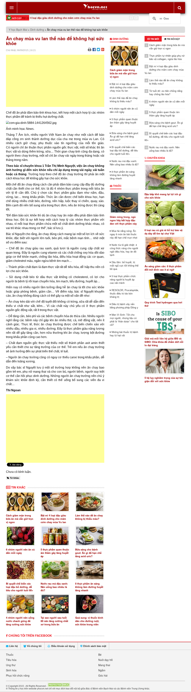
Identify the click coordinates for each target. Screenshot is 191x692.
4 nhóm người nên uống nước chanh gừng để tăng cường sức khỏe (20, 621)
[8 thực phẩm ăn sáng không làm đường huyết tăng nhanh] (89, 570)
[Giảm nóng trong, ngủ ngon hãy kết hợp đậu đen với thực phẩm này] (124, 202)
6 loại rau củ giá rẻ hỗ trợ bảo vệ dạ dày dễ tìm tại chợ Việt (163, 231)
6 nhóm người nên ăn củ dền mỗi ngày (20, 551)
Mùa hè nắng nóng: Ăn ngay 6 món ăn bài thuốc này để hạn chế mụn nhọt (123, 234)
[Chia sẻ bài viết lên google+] (102, 49)
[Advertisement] (55, 81)
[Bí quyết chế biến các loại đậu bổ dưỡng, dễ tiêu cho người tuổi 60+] (20, 570)
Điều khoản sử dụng (63, 646)
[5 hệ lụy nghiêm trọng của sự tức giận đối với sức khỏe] (165, 361)
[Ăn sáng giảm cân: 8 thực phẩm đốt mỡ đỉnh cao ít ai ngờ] (165, 249)
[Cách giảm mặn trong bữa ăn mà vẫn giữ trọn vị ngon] (20, 502)
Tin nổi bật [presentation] (173, 39)
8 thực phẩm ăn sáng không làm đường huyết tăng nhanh (89, 587)
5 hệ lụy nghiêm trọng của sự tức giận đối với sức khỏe (164, 379)
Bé (99, 654)
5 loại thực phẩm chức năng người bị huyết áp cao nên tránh (123, 279)
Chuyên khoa (155, 158)
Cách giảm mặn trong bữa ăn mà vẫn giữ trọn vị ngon (19, 519)
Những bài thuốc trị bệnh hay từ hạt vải (124, 333)
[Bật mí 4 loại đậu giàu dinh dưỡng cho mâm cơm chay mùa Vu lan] (55, 502)
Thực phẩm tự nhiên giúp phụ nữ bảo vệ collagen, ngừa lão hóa (166, 57)
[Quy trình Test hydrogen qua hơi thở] (165, 285)
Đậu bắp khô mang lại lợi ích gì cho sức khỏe (163, 196)
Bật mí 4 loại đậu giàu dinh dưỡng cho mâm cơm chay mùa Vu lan (61, 18)
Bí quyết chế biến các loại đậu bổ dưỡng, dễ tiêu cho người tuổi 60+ (19, 587)
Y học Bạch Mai (18, 29)
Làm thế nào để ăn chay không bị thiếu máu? (89, 517)
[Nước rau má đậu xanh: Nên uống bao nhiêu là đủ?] (55, 570)
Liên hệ (13, 646)
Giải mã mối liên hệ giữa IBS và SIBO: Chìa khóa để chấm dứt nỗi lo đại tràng (164, 342)
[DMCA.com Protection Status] (59, 685)
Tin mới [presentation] (154, 39)
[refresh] (179, 7)
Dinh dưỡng (37, 29)
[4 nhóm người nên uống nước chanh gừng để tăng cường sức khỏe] (20, 604)
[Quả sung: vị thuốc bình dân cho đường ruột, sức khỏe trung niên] (89, 604)
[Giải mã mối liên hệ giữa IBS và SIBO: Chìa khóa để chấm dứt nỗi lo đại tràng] (165, 321)
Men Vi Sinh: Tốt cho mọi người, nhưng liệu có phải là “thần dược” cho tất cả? (124, 319)
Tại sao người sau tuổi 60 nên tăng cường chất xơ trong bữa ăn (54, 621)
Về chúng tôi (34, 646)
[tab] (153, 39)
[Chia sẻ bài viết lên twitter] (98, 49)
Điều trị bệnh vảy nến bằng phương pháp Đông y (124, 305)
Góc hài (102, 675)
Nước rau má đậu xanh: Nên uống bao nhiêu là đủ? (54, 587)
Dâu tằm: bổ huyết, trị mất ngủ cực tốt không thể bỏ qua (124, 265)
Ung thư (10, 665)
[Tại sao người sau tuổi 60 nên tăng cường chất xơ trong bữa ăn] (55, 604)
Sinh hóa (11, 670)
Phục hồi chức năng (17, 675)
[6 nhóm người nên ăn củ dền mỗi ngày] (20, 536)
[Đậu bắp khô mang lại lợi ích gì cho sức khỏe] (165, 177)
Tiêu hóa (11, 660)
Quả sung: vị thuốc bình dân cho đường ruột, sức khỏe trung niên (89, 621)
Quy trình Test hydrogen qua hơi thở (163, 304)
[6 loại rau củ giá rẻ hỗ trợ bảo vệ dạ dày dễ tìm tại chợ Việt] (165, 213)
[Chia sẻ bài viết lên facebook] (94, 49)
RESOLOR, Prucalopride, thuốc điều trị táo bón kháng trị (124, 293)
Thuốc (116, 186)
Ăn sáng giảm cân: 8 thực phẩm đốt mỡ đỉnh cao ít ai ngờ (163, 268)
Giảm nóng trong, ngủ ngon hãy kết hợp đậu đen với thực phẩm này (123, 220)
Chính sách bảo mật (94, 646)
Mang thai (104, 665)
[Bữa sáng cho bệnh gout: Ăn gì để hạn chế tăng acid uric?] (89, 536)
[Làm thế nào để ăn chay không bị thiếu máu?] (89, 502)
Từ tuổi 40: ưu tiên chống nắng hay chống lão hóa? (165, 92)
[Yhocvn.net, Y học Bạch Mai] (95, 7)
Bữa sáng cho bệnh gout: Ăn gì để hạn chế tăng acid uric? (88, 553)
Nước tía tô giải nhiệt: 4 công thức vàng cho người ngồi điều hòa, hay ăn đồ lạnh (124, 250)
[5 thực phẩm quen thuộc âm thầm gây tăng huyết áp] (55, 536)
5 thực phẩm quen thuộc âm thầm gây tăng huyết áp (55, 553)
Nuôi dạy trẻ (105, 660)
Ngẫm (101, 670)
